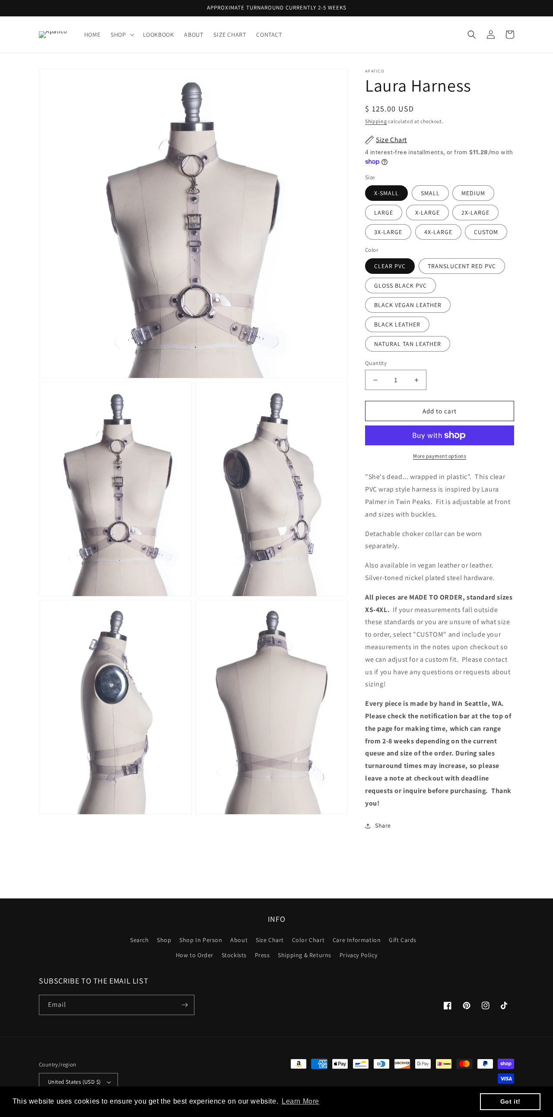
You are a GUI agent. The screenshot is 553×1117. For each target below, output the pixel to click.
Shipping (376, 121)
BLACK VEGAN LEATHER (408, 305)
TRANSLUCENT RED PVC (462, 266)
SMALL (430, 193)
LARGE (383, 212)
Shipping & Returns (304, 955)
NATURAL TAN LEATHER (407, 344)
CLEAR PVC (390, 266)
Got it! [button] (510, 1101)
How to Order (194, 955)
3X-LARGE (388, 232)
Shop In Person (200, 940)
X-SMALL (386, 193)
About (239, 940)
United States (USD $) (74, 1081)
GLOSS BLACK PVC (400, 285)
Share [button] (383, 825)
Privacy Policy (358, 955)
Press (262, 955)
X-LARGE (427, 212)
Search (139, 940)
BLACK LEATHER (397, 324)
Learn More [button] (300, 1101)
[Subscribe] (184, 1005)
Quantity (376, 363)
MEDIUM (473, 193)
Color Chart (308, 940)
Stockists (234, 955)
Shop (164, 940)
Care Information (357, 940)
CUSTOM (486, 232)
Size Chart (270, 940)
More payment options (439, 456)
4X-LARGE (438, 232)
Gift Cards (402, 940)
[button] (121, 34)
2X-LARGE (475, 212)
